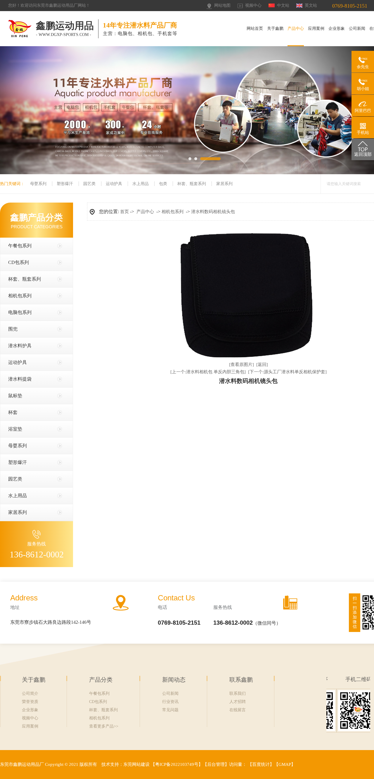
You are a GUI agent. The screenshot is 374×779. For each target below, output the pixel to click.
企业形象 (336, 28)
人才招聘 (237, 701)
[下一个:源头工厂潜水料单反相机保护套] (287, 371)
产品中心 (296, 28)
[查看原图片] (241, 364)
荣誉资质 (30, 701)
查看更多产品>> (103, 726)
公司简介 (30, 693)
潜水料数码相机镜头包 (213, 211)
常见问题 (170, 710)
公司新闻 (357, 28)
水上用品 (140, 184)
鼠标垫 (15, 395)
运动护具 (114, 184)
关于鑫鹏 (275, 28)
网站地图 (222, 5)
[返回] (262, 364)
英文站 (311, 5)
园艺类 (89, 184)
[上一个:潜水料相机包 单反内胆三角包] (208, 371)
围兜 (13, 329)
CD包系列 (18, 262)
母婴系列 (38, 184)
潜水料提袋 (20, 378)
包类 (163, 184)
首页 (124, 211)
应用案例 (316, 28)
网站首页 (255, 28)
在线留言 (237, 710)
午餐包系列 (20, 245)
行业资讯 (170, 701)
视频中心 (253, 5)
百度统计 (261, 764)
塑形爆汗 (65, 184)
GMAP (284, 764)
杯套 (13, 412)
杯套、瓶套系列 (191, 184)
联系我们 (237, 693)
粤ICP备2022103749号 (176, 764)
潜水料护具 (20, 345)
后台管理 (216, 764)
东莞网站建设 (136, 764)
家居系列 (224, 184)
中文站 (283, 5)
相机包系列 (20, 295)
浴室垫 (15, 428)
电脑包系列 (20, 312)
